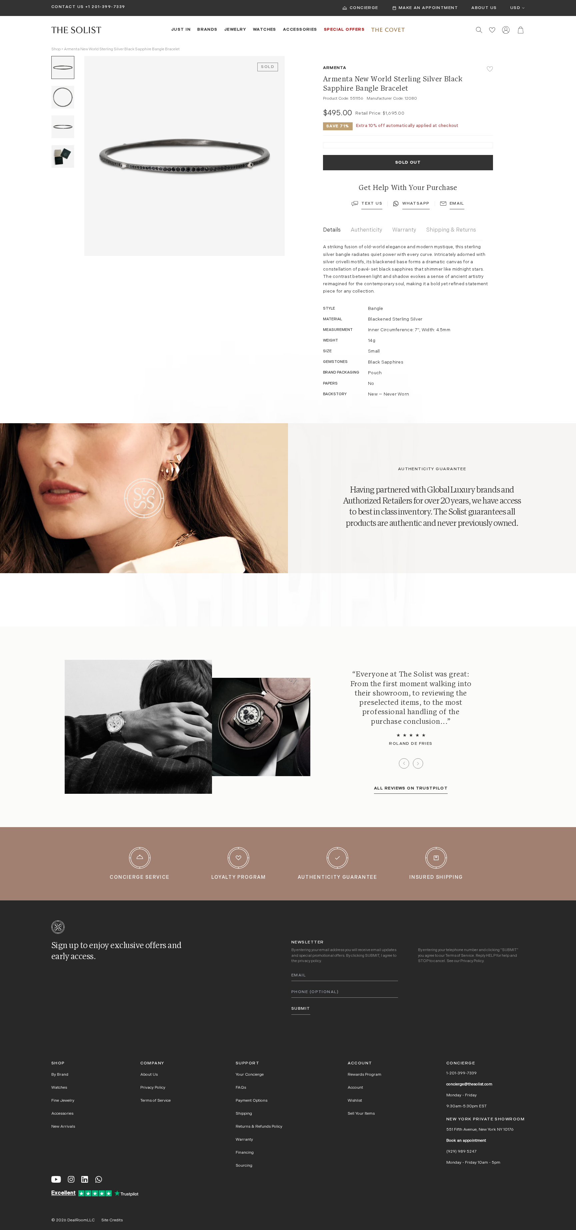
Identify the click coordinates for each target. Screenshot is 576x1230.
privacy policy (309, 961)
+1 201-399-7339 (105, 7)
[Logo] (76, 30)
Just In (181, 30)
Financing (245, 1153)
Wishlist (355, 1101)
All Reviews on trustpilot (411, 788)
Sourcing (244, 1166)
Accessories (300, 30)
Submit (300, 1009)
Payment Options (251, 1101)
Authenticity (366, 230)
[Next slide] (418, 763)
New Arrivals (63, 1127)
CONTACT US (67, 7)
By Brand (59, 1075)
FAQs (241, 1088)
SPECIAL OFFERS (344, 30)
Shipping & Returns (451, 230)
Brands (207, 30)
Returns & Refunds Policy (259, 1127)
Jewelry (235, 30)
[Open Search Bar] (479, 30)
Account (355, 1088)
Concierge (364, 8)
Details (332, 230)
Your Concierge (250, 1075)
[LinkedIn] (84, 1179)
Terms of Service (459, 956)
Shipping (244, 1114)
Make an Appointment (428, 8)
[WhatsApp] (99, 1179)
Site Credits (112, 1220)
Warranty (404, 230)
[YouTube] (56, 1179)
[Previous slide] (404, 763)
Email (457, 204)
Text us (371, 204)
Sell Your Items (361, 1114)
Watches (264, 30)
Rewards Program (364, 1075)
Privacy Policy (471, 961)
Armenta (334, 68)
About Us (484, 8)
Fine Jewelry (62, 1101)
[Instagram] (71, 1179)
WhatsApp (416, 204)
